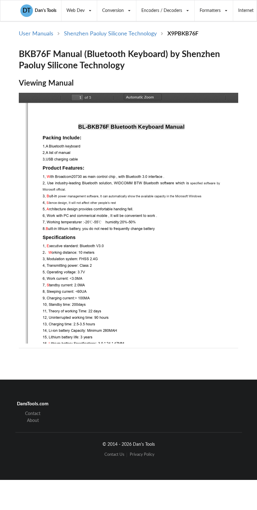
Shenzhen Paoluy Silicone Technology (110, 34)
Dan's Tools (39, 11)
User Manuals (36, 34)
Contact (32, 414)
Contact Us (114, 455)
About (33, 420)
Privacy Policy (142, 455)
